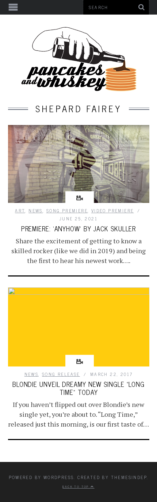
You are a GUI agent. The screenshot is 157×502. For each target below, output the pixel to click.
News (35, 210)
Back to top (76, 486)
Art (20, 210)
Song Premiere (67, 210)
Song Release (61, 374)
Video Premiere (112, 210)
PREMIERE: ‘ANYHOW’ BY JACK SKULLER (78, 228)
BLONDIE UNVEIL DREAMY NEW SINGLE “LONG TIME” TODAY (78, 388)
